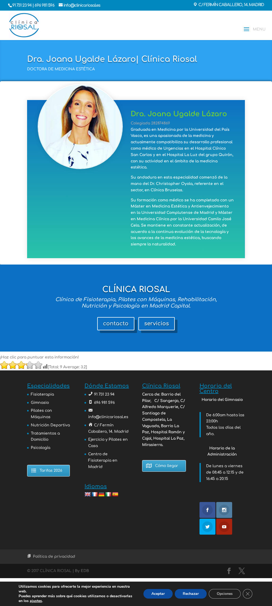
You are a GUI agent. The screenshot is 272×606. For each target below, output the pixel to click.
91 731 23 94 (22, 5)
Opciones (225, 593)
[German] (101, 494)
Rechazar (191, 593)
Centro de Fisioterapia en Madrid (102, 460)
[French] (94, 494)
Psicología (40, 448)
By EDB (82, 571)
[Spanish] (115, 494)
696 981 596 (45, 5)
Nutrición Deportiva (50, 425)
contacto (116, 324)
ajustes (36, 601)
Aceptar (158, 593)
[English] (87, 494)
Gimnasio (40, 403)
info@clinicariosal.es (108, 417)
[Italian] (108, 494)
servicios (156, 324)
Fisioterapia (42, 394)
